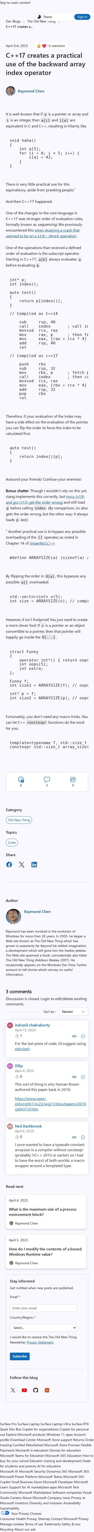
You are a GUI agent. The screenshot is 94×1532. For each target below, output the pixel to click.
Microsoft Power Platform (19, 1476)
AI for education (49, 1466)
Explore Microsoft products (26, 1434)
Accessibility (72, 1503)
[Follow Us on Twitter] (13, 1392)
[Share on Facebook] (9, 865)
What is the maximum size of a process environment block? (42, 1212)
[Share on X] (21, 865)
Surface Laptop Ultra (55, 1424)
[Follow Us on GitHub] (35, 1392)
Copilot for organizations (40, 1429)
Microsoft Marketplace (34, 1492)
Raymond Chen (31, 90)
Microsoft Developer (58, 1482)
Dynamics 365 (57, 1471)
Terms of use (34, 1524)
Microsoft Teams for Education (22, 1455)
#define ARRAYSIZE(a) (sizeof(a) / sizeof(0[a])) (49, 557)
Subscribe (20, 1356)
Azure (38, 1482)
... (31, 26)
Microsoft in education (31, 1450)
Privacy (83, 1518)
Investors (21, 1503)
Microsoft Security (32, 1471)
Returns (78, 1439)
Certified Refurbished (28, 1445)
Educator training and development (56, 1460)
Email (15, 1296)
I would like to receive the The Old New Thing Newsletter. (43, 1339)
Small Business (22, 1482)
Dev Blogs (13, 21)
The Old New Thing (41, 21)
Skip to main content (15, 2)
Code (12, 842)
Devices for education (65, 1450)
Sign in (82, 17)
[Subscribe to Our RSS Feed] (47, 1392)
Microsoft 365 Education (63, 1455)
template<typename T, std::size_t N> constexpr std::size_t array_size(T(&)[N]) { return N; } (49, 744)
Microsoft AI (9, 1471)
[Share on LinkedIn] (34, 865)
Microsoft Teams (50, 1476)
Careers (15, 1497)
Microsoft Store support (54, 1439)
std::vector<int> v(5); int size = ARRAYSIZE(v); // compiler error (49, 598)
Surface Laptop (29, 1424)
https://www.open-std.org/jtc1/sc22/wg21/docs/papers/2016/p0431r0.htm (50, 1103)
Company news (58, 1497)
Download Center (23, 1439)
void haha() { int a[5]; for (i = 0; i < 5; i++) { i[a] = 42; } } (45, 153)
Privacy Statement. (40, 1342)
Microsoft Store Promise (62, 1445)
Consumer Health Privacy (18, 1518)
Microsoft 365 (78, 1471)
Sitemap (44, 1518)
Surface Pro (8, 1424)
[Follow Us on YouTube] (24, 1392)
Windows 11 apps (60, 1434)
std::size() (22, 1048)
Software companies (67, 1492)
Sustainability (9, 1508)
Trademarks (52, 1524)
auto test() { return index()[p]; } (36, 454)
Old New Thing (19, 820)
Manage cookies (12, 1524)
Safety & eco (71, 1524)
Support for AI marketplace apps (33, 1487)
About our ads (25, 1529)
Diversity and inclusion (45, 1503)
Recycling (6, 1529)
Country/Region (23, 1317)
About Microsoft (34, 1497)
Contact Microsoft (64, 1518)
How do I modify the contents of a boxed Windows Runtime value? (45, 1251)
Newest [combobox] (67, 1011)
